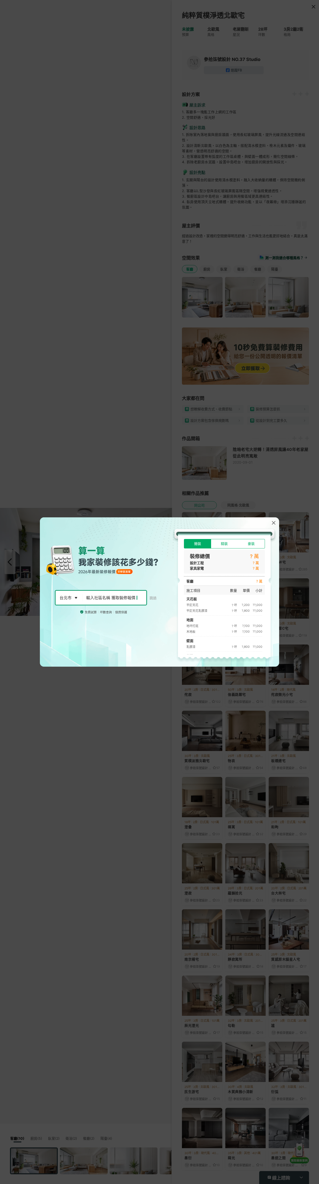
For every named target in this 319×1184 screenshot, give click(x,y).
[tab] (197, 543)
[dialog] (159, 592)
